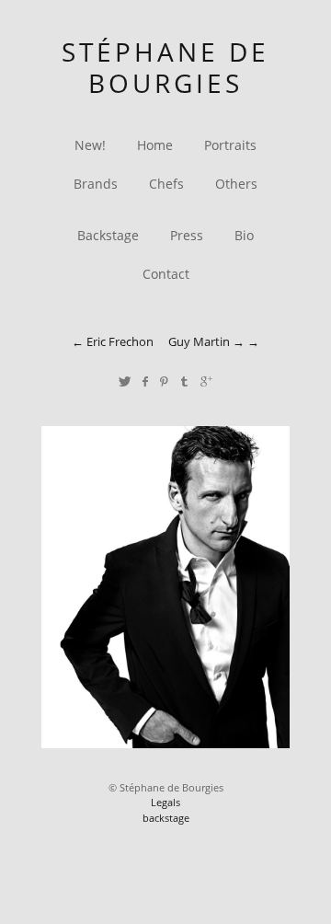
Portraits (230, 145)
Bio (244, 235)
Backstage (108, 235)
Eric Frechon (120, 341)
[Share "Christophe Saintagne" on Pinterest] (164, 381)
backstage (166, 818)
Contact (166, 274)
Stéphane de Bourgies (165, 67)
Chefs (166, 183)
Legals (165, 802)
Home (155, 145)
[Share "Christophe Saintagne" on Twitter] (124, 381)
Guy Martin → (206, 341)
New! (90, 145)
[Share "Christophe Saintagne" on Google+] (206, 381)
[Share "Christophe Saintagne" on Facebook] (144, 381)
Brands (96, 183)
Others (236, 183)
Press (186, 235)
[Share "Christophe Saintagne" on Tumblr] (185, 381)
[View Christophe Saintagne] (165, 743)
